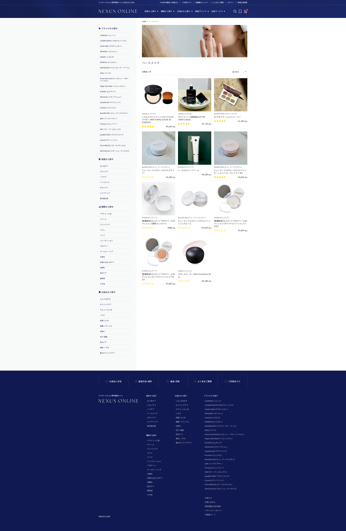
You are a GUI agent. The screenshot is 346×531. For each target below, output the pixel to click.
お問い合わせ (210, 502)
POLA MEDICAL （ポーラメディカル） (113, 145)
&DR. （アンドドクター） (108, 118)
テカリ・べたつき (106, 310)
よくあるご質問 (218, 2)
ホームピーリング (106, 251)
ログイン (230, 2)
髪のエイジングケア (107, 353)
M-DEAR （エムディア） (108, 91)
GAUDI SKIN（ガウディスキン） (216, 409)
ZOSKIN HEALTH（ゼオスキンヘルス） (219, 405)
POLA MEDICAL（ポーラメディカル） (219, 484)
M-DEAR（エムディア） (213, 442)
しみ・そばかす (105, 299)
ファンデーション (106, 240)
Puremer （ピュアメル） (108, 107)
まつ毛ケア (104, 166)
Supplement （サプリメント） (110, 102)
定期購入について (201, 2)
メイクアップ (105, 193)
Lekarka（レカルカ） (212, 417)
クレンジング (105, 224)
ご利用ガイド (187, 2)
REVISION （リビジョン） (108, 51)
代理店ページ (210, 514)
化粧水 (102, 257)
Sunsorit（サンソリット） (214, 480)
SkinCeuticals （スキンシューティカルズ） (114, 151)
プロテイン (104, 246)
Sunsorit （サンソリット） (109, 140)
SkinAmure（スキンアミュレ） (216, 447)
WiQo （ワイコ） (105, 73)
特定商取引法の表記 (213, 506)
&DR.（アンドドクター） (214, 463)
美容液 (102, 278)
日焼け (102, 331)
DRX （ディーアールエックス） (110, 129)
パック (102, 235)
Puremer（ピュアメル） (213, 455)
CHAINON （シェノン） (107, 35)
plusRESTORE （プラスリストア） (112, 134)
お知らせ (208, 498)
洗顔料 (102, 267)
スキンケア (104, 171)
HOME (144, 21)
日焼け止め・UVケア (107, 262)
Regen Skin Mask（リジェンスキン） (219, 438)
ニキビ (102, 315)
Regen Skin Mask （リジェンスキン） (113, 86)
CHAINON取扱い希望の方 (169, 2)
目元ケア (103, 273)
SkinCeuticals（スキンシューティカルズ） (221, 488)
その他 (102, 284)
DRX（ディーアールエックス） (216, 472)
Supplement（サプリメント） (216, 451)
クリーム (103, 219)
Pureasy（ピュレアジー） (214, 467)
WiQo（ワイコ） (210, 430)
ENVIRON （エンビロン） (108, 62)
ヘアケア (103, 177)
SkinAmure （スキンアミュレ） (110, 97)
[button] (148, 126)
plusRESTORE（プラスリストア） (217, 476)
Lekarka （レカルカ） (107, 57)
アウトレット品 (105, 213)
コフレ (102, 230)
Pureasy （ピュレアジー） (109, 124)
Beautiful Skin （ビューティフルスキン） (114, 113)
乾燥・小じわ (104, 320)
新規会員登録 (242, 2)
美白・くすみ (104, 347)
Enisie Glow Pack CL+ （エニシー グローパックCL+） (114, 79)
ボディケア (104, 187)
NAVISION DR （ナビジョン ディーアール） (115, 67)
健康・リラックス (106, 326)
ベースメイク (105, 182)
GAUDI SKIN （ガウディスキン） (111, 46)
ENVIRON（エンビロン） (214, 421)
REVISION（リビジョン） (214, 413)
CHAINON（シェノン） (213, 401)
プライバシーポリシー (213, 510)
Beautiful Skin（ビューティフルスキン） (220, 459)
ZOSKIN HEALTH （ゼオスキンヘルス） (113, 40)
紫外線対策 (104, 198)
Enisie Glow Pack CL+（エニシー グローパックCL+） (224, 434)
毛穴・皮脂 (103, 337)
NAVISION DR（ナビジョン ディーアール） (221, 426)
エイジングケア (105, 304)
